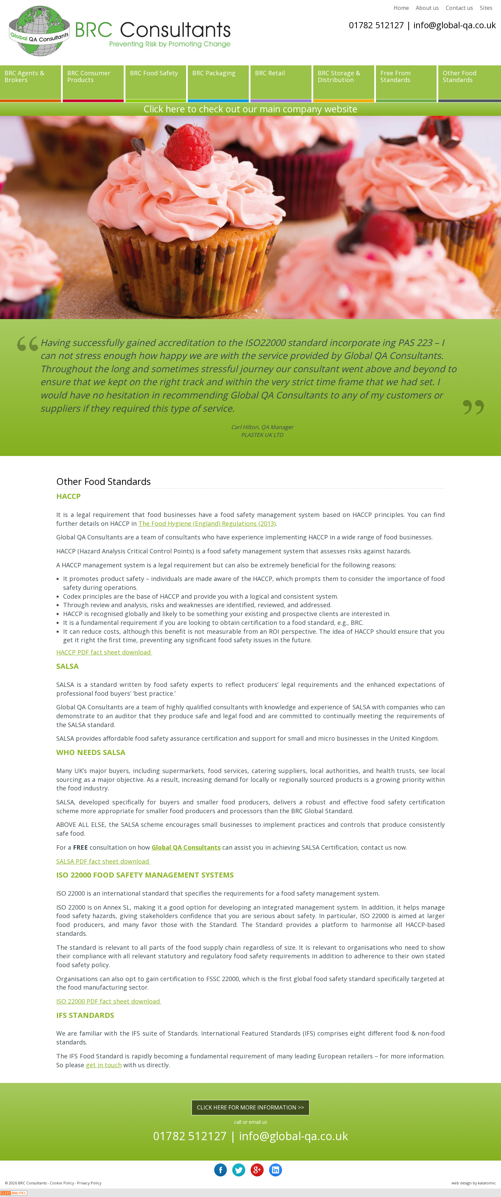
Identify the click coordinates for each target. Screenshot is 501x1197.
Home (401, 8)
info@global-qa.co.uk (454, 25)
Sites (486, 8)
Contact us (459, 8)
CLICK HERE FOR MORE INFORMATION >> (250, 1055)
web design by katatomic (474, 1130)
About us (427, 8)
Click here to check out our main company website (250, 109)
